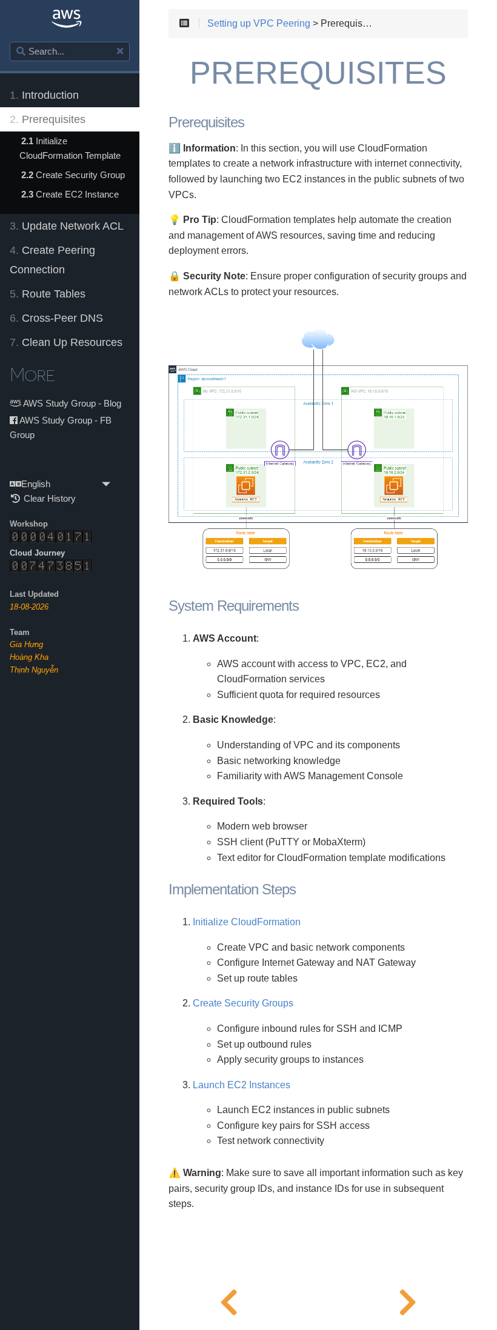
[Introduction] (228, 1299)
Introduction (44, 95)
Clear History (48, 498)
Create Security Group (73, 175)
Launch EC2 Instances (241, 1085)
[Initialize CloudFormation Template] (407, 1299)
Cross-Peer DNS (56, 318)
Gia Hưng (26, 644)
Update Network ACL (67, 226)
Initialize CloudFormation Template (70, 148)
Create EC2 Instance (70, 194)
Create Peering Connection (52, 260)
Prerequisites (47, 119)
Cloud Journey (37, 552)
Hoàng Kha (29, 657)
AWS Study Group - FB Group (61, 427)
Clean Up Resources (66, 342)
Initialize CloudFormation (247, 922)
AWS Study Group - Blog (71, 403)
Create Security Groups (243, 1003)
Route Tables (47, 294)
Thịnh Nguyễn (34, 669)
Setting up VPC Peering (258, 23)
